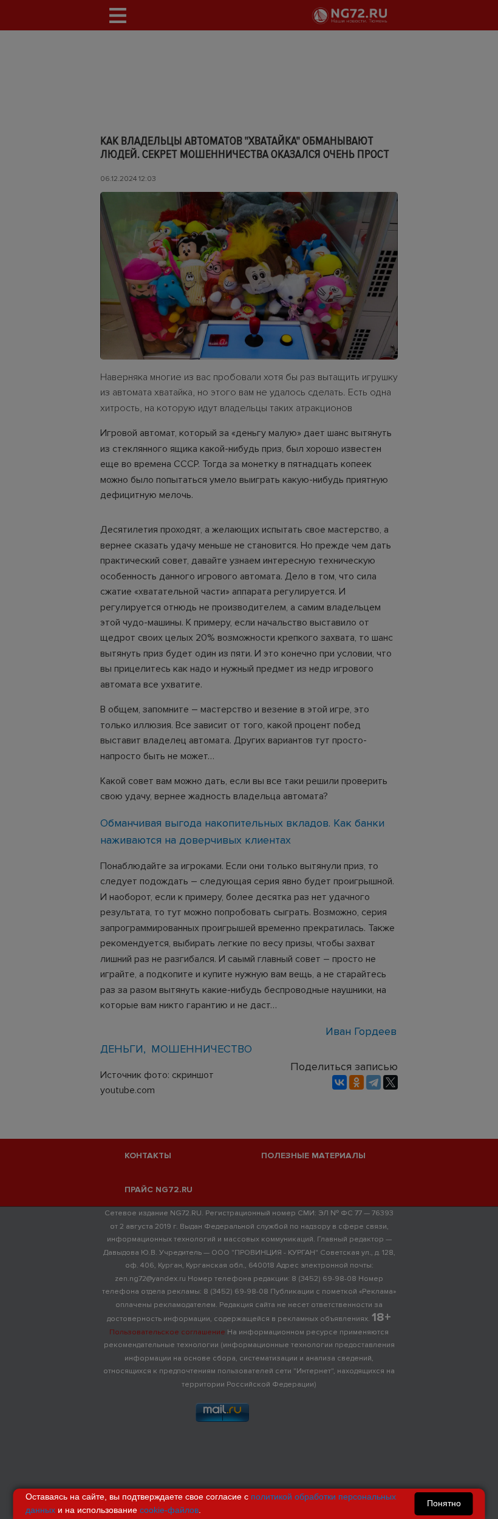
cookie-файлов (169, 1510)
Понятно (444, 1503)
